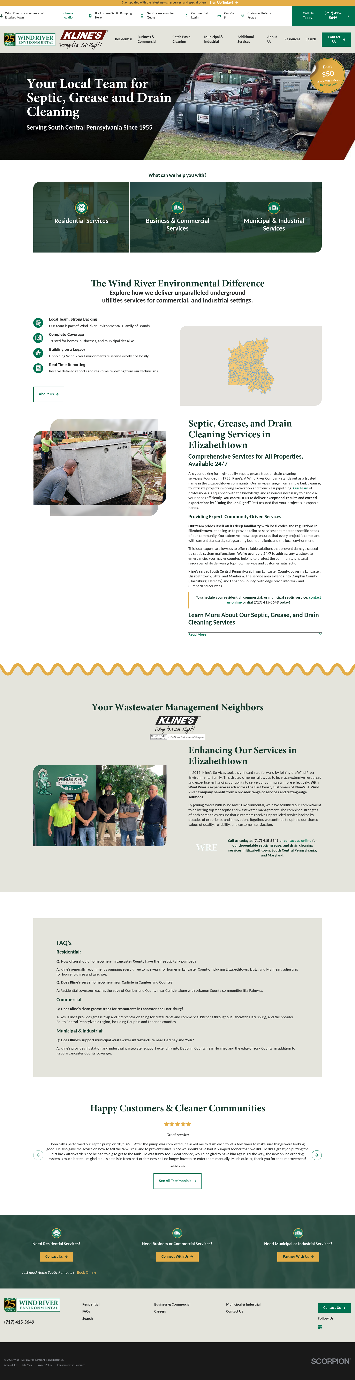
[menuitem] (10, 1365)
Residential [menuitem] (123, 39)
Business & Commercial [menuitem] (147, 39)
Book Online (86, 1273)
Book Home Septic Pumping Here (113, 15)
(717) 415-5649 (266, 841)
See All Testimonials (175, 1181)
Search (87, 1319)
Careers (160, 1311)
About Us (46, 394)
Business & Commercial (172, 1304)
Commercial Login (199, 15)
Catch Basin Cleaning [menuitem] (181, 39)
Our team (300, 488)
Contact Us (334, 39)
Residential (90, 1304)
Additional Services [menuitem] (245, 39)
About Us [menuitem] (272, 39)
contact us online (297, 841)
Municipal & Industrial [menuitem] (213, 39)
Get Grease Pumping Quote (160, 15)
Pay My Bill (229, 15)
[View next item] (317, 1155)
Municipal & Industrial (243, 1304)
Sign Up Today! (221, 3)
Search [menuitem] (311, 39)
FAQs (86, 1311)
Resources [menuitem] (292, 39)
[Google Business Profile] (320, 1327)
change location (68, 15)
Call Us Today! (322, 16)
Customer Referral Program (260, 15)
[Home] (29, 39)
